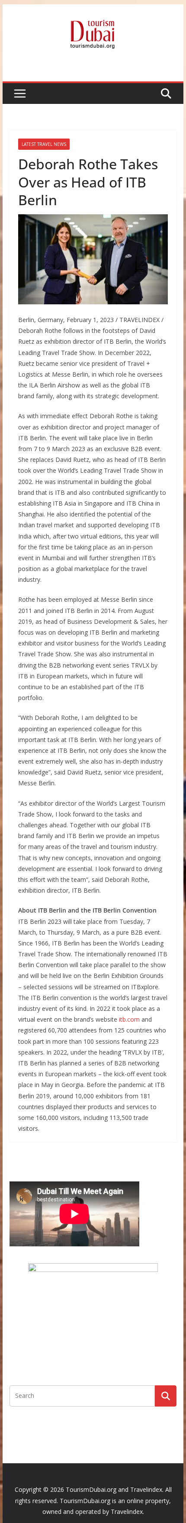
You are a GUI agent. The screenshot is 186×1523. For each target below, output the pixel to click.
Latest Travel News (44, 144)
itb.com (129, 1019)
